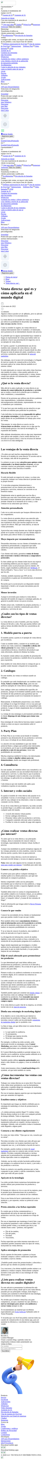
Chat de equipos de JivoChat (11, 1414)
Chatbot (18, 25)
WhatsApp (27, 25)
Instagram (36, 25)
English (3, 141)
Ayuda (3, 77)
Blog (2, 81)
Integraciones (16, 46)
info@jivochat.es (7, 1443)
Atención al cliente (7, 18)
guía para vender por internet (11, 865)
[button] (21, 6)
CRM (11, 48)
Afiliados (4, 75)
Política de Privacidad (9, 1430)
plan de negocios (20, 1007)
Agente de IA (8, 15)
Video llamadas (6, 1408)
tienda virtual (34, 993)
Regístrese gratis (7, 136)
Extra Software (20, 1312)
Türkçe (9, 141)
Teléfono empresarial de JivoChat (15, 44)
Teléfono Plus (28, 46)
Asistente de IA (20, 15)
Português (15, 141)
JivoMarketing (8, 35)
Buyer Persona (35, 904)
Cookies (4, 1433)
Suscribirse (5, 1351)
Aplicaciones (5, 79)
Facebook (4, 1400)
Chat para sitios (8, 25)
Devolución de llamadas (23, 35)
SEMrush (33, 568)
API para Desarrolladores (10, 1439)
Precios (3, 73)
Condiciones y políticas (9, 1428)
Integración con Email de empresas (13, 1416)
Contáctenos (5, 1435)
